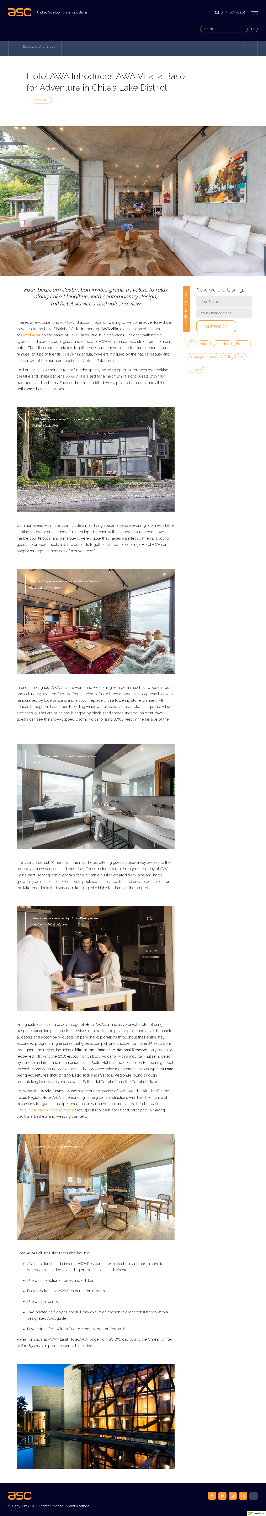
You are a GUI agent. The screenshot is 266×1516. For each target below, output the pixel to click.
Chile (227, 357)
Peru (241, 357)
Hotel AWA (41, 100)
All (191, 344)
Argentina (222, 344)
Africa (204, 344)
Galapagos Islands (203, 357)
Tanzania (195, 369)
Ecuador (242, 344)
